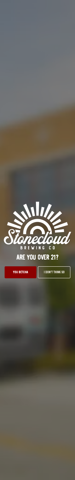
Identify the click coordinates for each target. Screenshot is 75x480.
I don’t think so (54, 272)
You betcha (20, 272)
